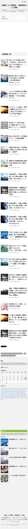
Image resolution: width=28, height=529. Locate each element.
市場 (14, 396)
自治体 (11, 391)
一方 (25, 389)
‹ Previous (12, 353)
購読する (4, 430)
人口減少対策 (18, 395)
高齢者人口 (2, 396)
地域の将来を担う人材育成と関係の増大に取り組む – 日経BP (18, 150)
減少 (13, 388)
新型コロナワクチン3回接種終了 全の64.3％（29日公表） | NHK (18, 248)
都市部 (22, 396)
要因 (1, 399)
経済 (24, 395)
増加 (8, 388)
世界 (22, 388)
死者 (2, 399)
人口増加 (17, 392)
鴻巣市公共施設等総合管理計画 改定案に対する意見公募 (18, 163)
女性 (13, 395)
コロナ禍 (24, 396)
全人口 (20, 392)
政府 (2, 391)
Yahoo (25, 395)
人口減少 (4, 388)
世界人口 (17, 396)
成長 (19, 396)
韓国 (15, 395)
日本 (7, 388)
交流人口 (5, 391)
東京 (14, 389)
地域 (10, 388)
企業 (9, 395)
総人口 (20, 388)
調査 (8, 396)
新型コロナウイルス (16, 388)
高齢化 (24, 388)
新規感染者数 (14, 391)
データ (4, 395)
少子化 (8, 395)
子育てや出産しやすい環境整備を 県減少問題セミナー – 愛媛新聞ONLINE (18, 235)
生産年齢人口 (6, 396)
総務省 (9, 391)
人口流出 (10, 396)
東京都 (7, 391)
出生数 (13, 396)
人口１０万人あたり (13, 392)
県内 (23, 389)
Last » (13, 355)
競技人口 (24, 392)
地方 (20, 389)
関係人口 (10, 389)
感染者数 (20, 391)
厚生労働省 (21, 395)
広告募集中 (6, 18)
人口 (2, 388)
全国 (15, 389)
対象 (5, 395)
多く (1, 391)
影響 (12, 389)
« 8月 (6, 382)
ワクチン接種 (8, 392)
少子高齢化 (5, 389)
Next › (9, 355)
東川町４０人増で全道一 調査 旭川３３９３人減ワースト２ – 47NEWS (17, 125)
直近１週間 (4, 392)
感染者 (22, 391)
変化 (20, 396)
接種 (18, 391)
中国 (25, 388)
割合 (7, 389)
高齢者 (18, 389)
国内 (12, 395)
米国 (10, 395)
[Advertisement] (14, 37)
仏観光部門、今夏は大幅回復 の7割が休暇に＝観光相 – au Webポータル (18, 205)
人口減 (2, 389)
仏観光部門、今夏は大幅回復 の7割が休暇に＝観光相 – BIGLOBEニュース (18, 176)
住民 (2, 395)
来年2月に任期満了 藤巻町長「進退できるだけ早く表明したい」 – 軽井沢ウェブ (18, 277)
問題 (21, 392)
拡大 (21, 389)
